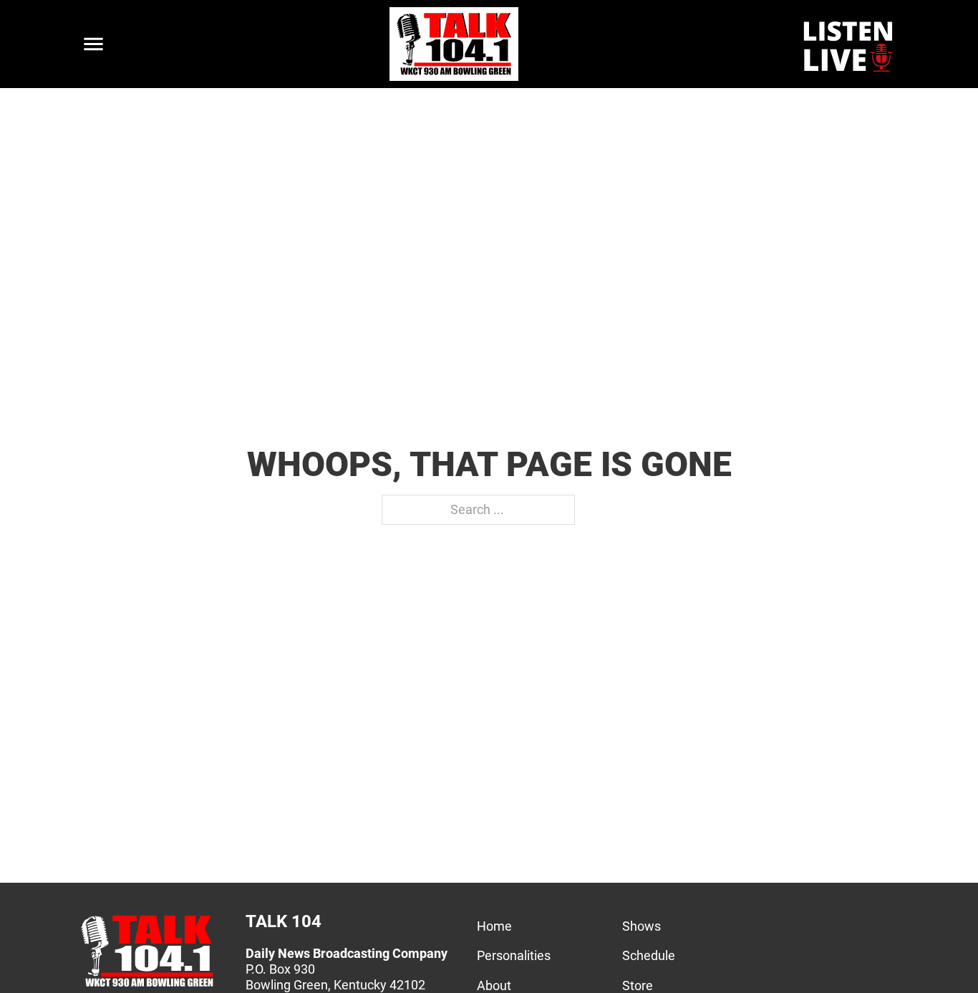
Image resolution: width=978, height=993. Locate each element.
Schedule (648, 955)
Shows (641, 926)
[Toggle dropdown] (93, 44)
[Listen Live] (849, 44)
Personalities (514, 955)
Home (494, 926)
